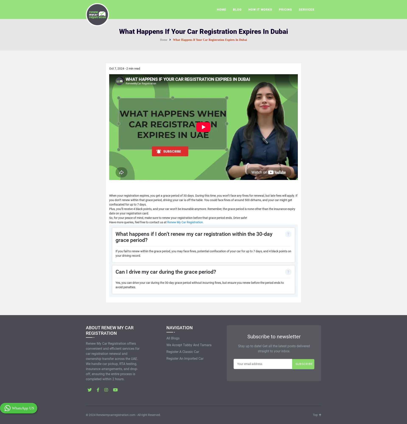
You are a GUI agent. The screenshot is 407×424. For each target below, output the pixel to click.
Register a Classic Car (182, 352)
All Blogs (173, 338)
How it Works (260, 9)
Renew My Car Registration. (185, 222)
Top (315, 415)
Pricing (285, 9)
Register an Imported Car (185, 359)
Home (221, 9)
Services (306, 9)
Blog (237, 9)
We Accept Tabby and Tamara (189, 345)
